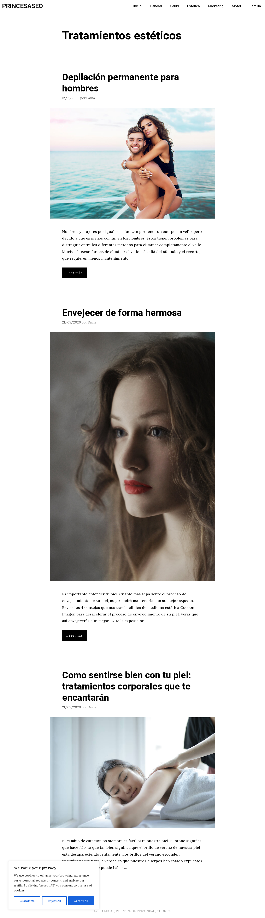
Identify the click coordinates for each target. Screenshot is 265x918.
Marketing (216, 6)
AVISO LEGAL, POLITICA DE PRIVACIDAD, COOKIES (132, 911)
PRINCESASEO (22, 6)
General (156, 6)
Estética (193, 6)
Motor (236, 6)
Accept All (81, 901)
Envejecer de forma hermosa (122, 313)
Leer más (74, 272)
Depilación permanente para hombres (120, 83)
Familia (255, 6)
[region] (53, 885)
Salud (174, 6)
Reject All (54, 901)
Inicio (137, 6)
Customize (27, 901)
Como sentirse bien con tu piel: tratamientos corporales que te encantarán (126, 687)
